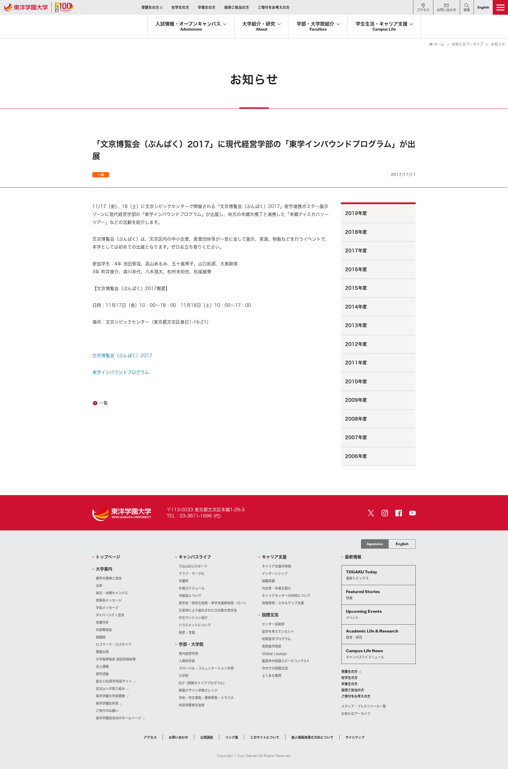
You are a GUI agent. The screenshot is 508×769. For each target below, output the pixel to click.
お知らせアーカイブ (467, 44)
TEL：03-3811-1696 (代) (194, 516)
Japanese (375, 544)
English (402, 544)
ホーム (439, 44)
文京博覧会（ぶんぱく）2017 (122, 355)
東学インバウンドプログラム (120, 372)
